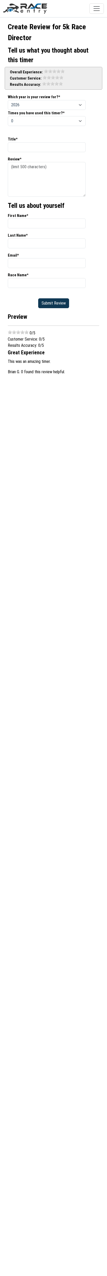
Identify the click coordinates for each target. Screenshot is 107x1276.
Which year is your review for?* (34, 97)
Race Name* (18, 275)
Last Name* (18, 235)
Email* (13, 255)
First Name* (18, 215)
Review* (15, 159)
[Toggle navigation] (96, 8)
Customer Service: (26, 78)
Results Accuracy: (25, 84)
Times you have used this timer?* (36, 113)
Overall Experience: (26, 72)
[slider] (54, 71)
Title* (13, 139)
